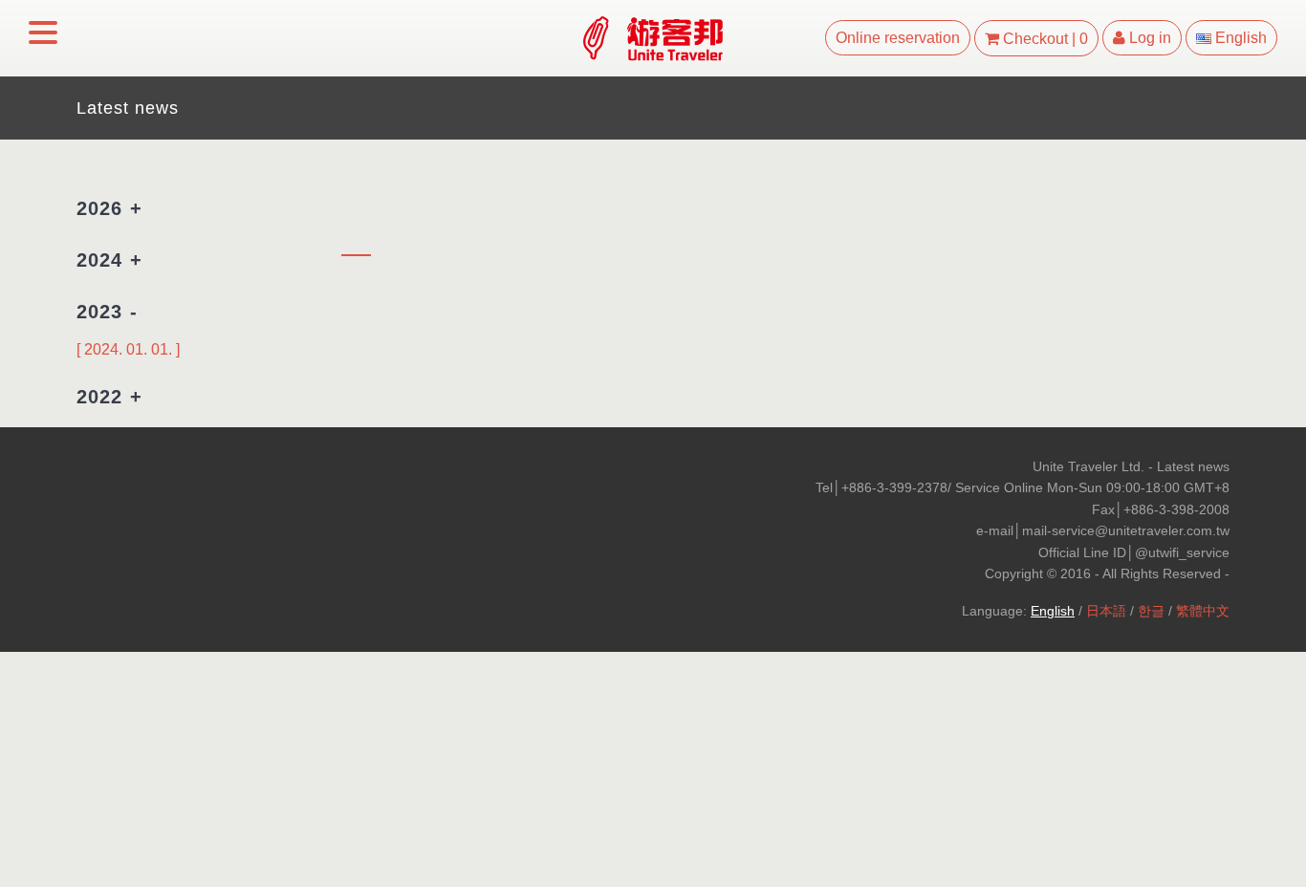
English (1053, 610)
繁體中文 (1203, 610)
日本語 (1106, 610)
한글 (1151, 610)
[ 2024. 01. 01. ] (128, 349)
